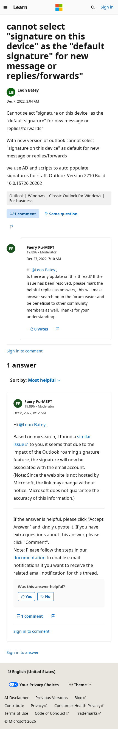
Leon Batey (28, 90)
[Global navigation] (5, 7)
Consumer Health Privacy (77, 705)
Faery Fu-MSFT (40, 247)
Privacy (37, 705)
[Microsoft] (59, 7)
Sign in (107, 7)
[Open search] (93, 7)
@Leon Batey (44, 269)
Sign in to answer (23, 652)
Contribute (14, 705)
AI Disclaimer (16, 697)
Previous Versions (51, 697)
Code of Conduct (50, 713)
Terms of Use (16, 713)
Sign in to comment (25, 351)
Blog (78, 697)
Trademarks (87, 713)
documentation (29, 558)
